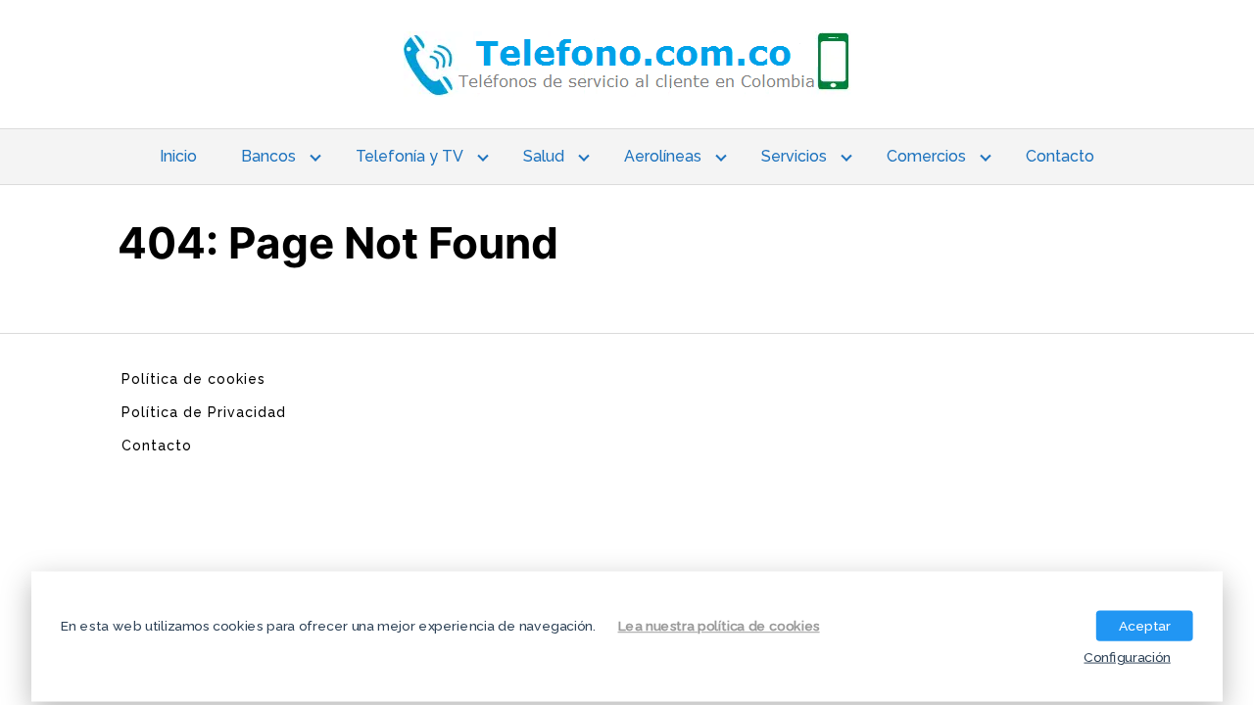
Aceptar (1145, 625)
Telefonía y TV (409, 156)
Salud (543, 156)
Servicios (794, 156)
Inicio (178, 156)
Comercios (926, 156)
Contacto (1060, 156)
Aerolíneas (662, 156)
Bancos (268, 156)
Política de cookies (193, 379)
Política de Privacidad (203, 412)
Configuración (1127, 656)
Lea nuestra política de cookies (719, 625)
